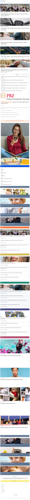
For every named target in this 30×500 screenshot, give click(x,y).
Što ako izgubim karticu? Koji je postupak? (6, 110)
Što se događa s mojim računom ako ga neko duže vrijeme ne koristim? (10, 114)
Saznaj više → (2, 105)
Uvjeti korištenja (3, 490)
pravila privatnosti (23, 478)
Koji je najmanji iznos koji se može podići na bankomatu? (8, 116)
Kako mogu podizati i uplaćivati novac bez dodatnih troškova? (9, 112)
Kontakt (2, 487)
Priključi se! (2, 486)
